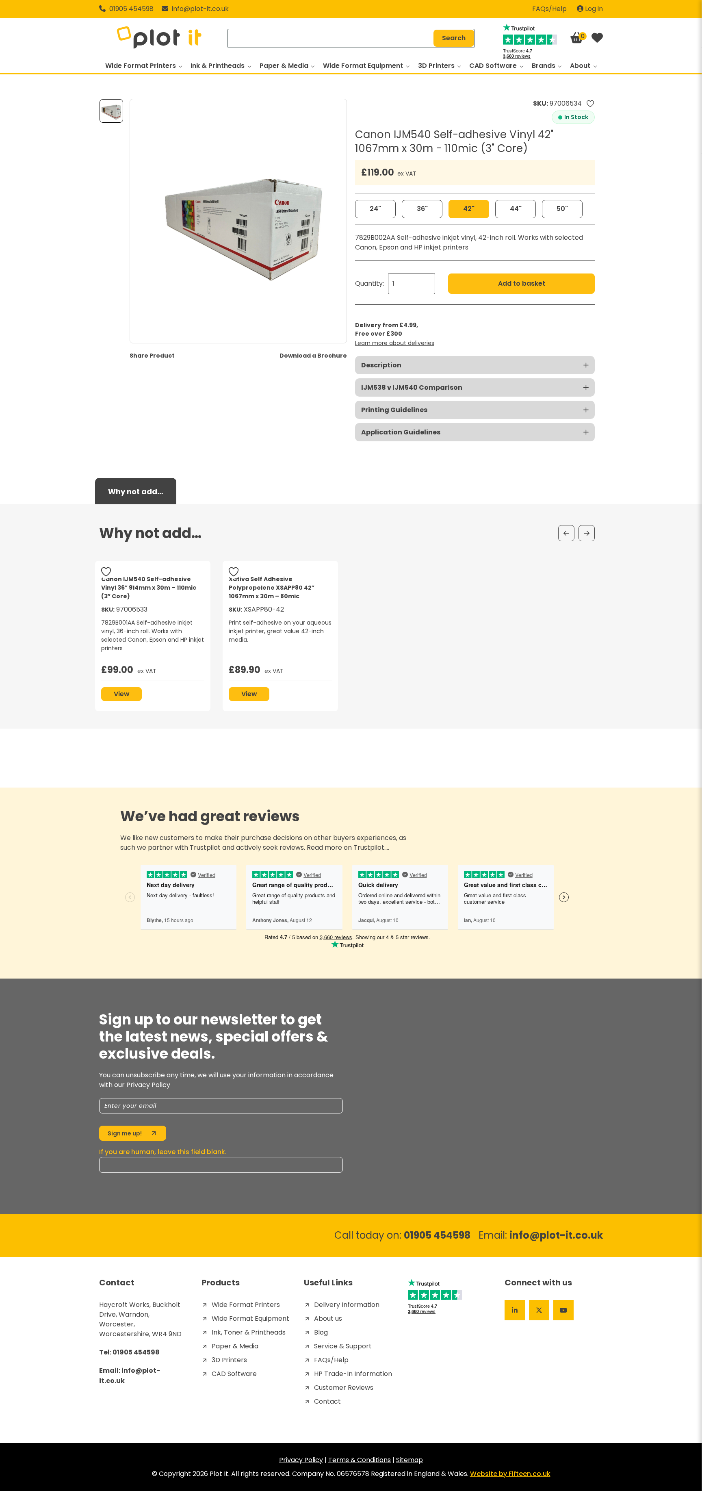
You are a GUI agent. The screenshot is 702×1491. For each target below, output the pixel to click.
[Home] (159, 38)
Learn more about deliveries (394, 343)
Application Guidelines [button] (400, 432)
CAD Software (493, 65)
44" (516, 208)
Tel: (129, 1352)
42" (468, 208)
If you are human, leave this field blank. (163, 1152)
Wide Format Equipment (364, 65)
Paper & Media (285, 65)
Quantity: (369, 283)
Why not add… (135, 491)
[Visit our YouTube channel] (563, 1310)
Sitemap (409, 1460)
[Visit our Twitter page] (539, 1310)
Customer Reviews (343, 1387)
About (581, 65)
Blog (321, 1332)
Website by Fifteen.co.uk (510, 1473)
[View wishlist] (597, 38)
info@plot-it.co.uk (200, 8)
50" (562, 208)
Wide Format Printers (141, 65)
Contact (327, 1401)
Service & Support (343, 1346)
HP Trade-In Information (353, 1373)
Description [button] (381, 365)
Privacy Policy (301, 1460)
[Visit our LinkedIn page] (515, 1310)
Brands (544, 65)
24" (375, 208)
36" (422, 208)
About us (328, 1318)
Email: (541, 1235)
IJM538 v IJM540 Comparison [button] (411, 387)
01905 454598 (131, 8)
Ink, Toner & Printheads (249, 1332)
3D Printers (437, 65)
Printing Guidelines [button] (394, 410)
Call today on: (402, 1235)
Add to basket (521, 283)
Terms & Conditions (359, 1460)
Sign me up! (125, 1133)
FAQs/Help (549, 8)
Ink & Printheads (218, 65)
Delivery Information (346, 1304)
